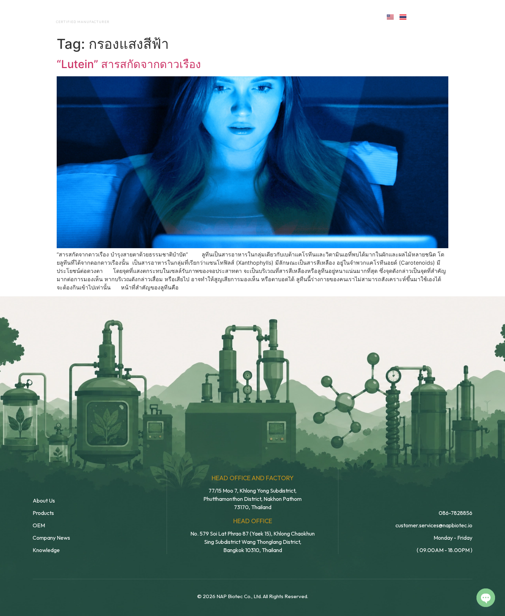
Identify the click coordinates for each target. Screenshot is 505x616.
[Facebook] (420, 16)
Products (267, 16)
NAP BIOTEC (71, 14)
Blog (303, 16)
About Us (176, 16)
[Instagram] (450, 16)
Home (141, 16)
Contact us (350, 16)
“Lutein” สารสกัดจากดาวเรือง (129, 64)
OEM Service (221, 16)
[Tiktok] (464, 16)
